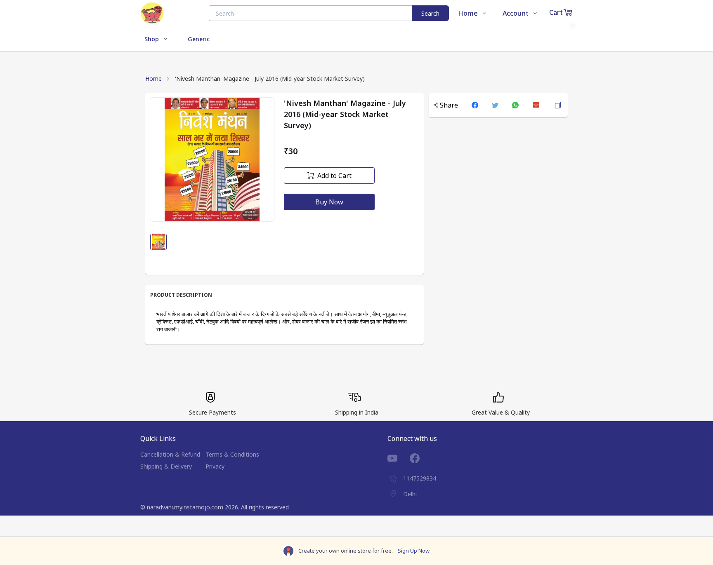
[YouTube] (398, 458)
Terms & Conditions (232, 454)
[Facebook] (421, 458)
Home (153, 78)
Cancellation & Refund (170, 454)
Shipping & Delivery (166, 466)
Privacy (214, 466)
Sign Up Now (414, 550)
